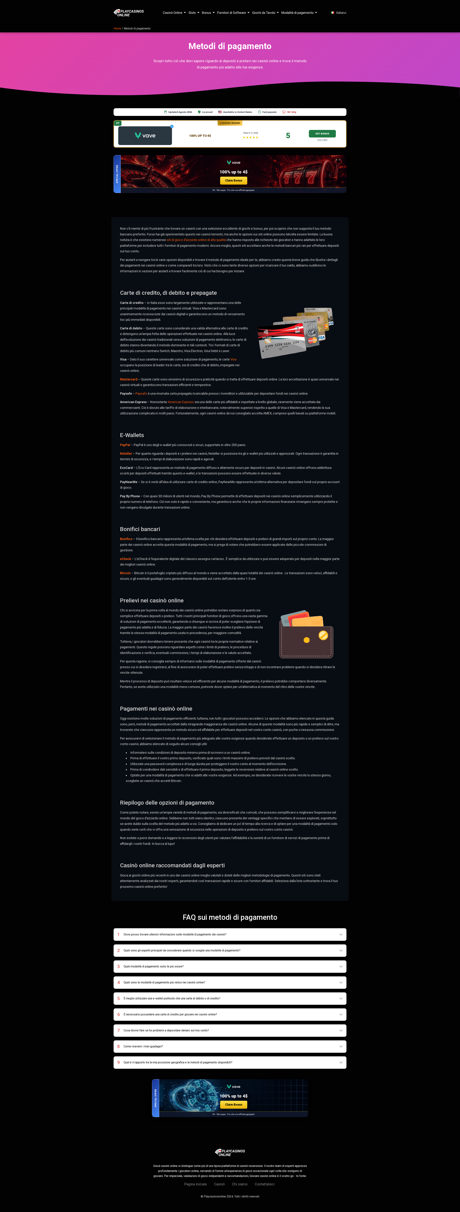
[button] (230, 174)
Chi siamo (240, 1184)
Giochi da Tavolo (263, 13)
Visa (233, 359)
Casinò (219, 1184)
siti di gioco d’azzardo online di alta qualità (196, 240)
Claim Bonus (233, 180)
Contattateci (265, 1184)
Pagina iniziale (195, 1184)
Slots (192, 13)
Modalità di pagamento (297, 13)
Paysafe (141, 393)
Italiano (341, 13)
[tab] (230, 934)
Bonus (206, 13)
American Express (181, 402)
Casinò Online (172, 13)
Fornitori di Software (231, 13)
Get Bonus (322, 133)
